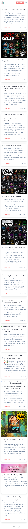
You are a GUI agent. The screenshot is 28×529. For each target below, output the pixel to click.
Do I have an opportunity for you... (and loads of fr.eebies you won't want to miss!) (14, 88)
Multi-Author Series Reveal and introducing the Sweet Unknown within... (15, 275)
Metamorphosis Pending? (11, 500)
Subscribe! (21, 2)
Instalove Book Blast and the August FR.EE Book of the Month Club (14, 301)
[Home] (9, 527)
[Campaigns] (14, 527)
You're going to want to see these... (13, 145)
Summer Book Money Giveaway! (12, 358)
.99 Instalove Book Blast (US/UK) (13, 475)
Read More (7, 79)
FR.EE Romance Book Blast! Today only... (14, 9)
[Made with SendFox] (26, 2)
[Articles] (19, 527)
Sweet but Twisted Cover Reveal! (13, 196)
